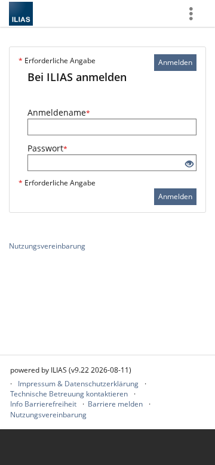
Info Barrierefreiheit (43, 404)
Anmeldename (58, 112)
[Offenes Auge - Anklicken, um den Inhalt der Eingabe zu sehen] (189, 164)
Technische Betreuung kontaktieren (69, 394)
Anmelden (175, 62)
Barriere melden (115, 404)
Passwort (47, 148)
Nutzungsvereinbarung (47, 246)
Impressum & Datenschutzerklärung (78, 384)
